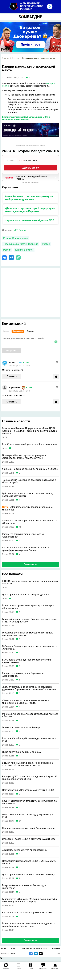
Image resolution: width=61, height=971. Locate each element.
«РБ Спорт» (20, 230)
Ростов (46, 244)
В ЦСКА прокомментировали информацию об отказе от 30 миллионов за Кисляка (27, 764)
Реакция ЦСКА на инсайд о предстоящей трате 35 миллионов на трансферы (29, 777)
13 (20, 527)
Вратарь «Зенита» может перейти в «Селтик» (27, 912)
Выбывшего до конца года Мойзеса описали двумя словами (27, 661)
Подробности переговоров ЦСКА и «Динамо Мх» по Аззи (29, 862)
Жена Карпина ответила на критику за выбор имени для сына (29, 198)
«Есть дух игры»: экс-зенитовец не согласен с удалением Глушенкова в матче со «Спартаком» (29, 688)
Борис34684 (14, 387)
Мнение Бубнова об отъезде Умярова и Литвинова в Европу (30, 715)
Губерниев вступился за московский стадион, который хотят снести (27, 494)
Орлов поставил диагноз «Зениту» (21, 727)
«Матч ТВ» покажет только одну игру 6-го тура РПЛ (28, 815)
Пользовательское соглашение (34, 948)
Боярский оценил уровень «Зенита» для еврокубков (24, 886)
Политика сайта (8, 953)
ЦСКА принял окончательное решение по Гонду (28, 874)
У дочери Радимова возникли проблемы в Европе (30, 469)
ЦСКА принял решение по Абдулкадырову (25, 594)
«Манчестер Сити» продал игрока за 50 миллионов (27, 508)
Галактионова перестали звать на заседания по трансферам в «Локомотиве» (28, 924)
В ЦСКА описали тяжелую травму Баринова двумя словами (30, 582)
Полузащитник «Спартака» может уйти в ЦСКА (28, 790)
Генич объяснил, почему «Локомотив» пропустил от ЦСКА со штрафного (29, 620)
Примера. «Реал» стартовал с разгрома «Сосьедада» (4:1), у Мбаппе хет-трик (24, 456)
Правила (56, 948)
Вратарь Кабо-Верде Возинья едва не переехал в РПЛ (29, 739)
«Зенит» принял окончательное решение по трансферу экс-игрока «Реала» (26, 548)
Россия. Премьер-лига (15, 238)
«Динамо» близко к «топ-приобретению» (24, 850)
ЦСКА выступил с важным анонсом (21, 752)
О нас (13, 948)
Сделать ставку (30, 167)
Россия (7, 249)
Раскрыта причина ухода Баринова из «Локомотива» (23, 535)
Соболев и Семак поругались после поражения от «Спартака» (29, 521)
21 (20, 821)
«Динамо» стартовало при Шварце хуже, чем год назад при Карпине (30, 210)
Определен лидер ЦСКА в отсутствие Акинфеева (29, 839)
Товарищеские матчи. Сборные (20, 244)
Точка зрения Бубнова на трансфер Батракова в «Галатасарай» (29, 481)
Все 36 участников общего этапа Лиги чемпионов (29, 444)
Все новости (30, 564)
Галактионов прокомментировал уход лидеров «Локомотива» (28, 606)
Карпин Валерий (24, 249)
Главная (5, 58)
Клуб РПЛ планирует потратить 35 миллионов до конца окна (29, 802)
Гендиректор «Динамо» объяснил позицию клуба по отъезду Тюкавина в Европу (29, 900)
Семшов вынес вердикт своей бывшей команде (28, 828)
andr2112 (13, 362)
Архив (3, 948)
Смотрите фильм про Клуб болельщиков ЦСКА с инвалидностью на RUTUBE (26, 118)
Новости (15, 58)
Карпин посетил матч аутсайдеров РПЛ (29, 220)
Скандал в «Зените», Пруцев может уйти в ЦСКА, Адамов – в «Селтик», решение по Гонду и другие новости (29, 431)
